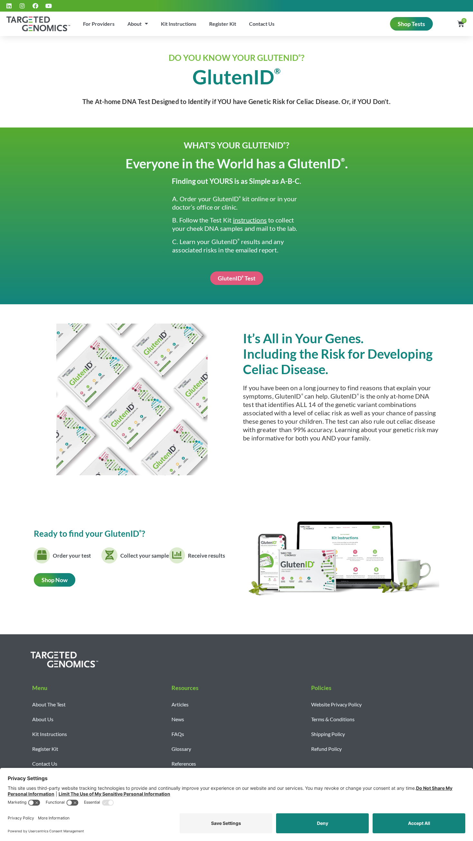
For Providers (99, 24)
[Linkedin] (9, 6)
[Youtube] (48, 6)
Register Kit (222, 24)
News (178, 719)
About (134, 24)
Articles (180, 704)
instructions (250, 220)
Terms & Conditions (333, 719)
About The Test (49, 704)
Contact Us (261, 24)
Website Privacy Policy (336, 704)
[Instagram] (22, 6)
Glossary (181, 749)
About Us (42, 719)
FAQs (178, 734)
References (184, 764)
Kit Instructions (178, 24)
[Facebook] (35, 6)
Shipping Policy (328, 734)
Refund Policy (326, 749)
